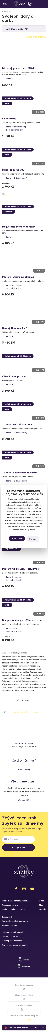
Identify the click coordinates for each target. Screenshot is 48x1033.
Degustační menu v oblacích (18, 226)
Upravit (32, 539)
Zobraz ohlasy (24, 769)
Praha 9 (9, 336)
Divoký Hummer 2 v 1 (14, 328)
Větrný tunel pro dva (14, 376)
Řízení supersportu (13, 169)
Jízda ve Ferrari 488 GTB (17, 424)
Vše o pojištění (24, 800)
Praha (8, 237)
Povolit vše (17, 538)
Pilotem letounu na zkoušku (18, 276)
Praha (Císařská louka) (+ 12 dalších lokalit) (16, 128)
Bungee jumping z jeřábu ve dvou (22, 620)
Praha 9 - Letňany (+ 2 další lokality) (14, 286)
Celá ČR (9, 79)
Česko (26, 960)
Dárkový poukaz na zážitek (18, 68)
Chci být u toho (18, 847)
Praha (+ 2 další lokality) (16, 178)
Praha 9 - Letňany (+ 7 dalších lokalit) (14, 578)
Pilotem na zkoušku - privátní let (21, 568)
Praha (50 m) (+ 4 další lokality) (13, 629)
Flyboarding (9, 118)
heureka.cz (22, 743)
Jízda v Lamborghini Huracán (19, 472)
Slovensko (26, 966)
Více (32, 690)
